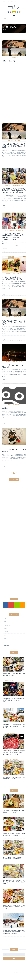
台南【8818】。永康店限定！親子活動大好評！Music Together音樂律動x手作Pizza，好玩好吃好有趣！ (14, 190)
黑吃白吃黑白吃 (7, 185)
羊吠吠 (14, 7)
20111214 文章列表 (8, 61)
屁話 (13, 404)
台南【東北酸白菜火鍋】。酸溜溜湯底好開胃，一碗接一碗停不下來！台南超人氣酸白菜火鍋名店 (14, 882)
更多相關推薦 (6, 645)
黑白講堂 (9, 404)
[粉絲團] (8, 12)
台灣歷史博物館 (7, 631)
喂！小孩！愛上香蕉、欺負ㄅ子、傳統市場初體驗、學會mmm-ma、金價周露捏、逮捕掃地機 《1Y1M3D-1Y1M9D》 (13, 236)
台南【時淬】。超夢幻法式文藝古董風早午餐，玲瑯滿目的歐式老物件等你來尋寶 (13, 857)
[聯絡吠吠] (13, 12)
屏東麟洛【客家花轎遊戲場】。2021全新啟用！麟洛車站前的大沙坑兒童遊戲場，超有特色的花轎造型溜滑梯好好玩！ (14, 932)
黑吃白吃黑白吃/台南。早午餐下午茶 (10, 759)
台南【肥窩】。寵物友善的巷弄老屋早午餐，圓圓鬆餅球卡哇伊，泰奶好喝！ (14, 811)
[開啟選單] (20, 12)
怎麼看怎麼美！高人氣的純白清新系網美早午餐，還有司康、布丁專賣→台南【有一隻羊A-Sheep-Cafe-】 (14, 726)
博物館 (5, 635)
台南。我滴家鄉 (17, 140)
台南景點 (5, 638)
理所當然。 (5, 408)
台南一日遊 (6, 642)
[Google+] (10, 12)
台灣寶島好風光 (10, 140)
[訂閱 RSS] (15, 12)
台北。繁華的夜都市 (14, 361)
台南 (5, 618)
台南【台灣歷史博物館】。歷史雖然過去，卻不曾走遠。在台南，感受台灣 (13, 146)
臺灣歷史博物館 (7, 625)
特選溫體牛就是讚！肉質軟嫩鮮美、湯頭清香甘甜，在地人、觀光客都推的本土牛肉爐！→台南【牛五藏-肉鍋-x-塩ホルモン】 (14, 752)
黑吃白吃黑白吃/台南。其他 (8, 680)
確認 (14, 958)
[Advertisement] (14, 78)
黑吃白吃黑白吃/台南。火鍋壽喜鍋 (10, 733)
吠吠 (17, 972)
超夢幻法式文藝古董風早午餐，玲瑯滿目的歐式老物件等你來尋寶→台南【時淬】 (14, 778)
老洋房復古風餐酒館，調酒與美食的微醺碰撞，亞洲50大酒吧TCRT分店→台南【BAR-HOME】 (13, 700)
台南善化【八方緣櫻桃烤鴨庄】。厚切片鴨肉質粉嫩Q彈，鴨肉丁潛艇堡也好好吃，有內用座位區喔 (14, 907)
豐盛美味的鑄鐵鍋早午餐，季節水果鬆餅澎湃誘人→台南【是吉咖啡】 (14, 674)
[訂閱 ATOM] (17, 12)
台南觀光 (5, 628)
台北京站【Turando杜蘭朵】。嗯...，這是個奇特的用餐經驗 (12, 278)
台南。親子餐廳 (13, 185)
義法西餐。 (14, 273)
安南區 (5, 621)
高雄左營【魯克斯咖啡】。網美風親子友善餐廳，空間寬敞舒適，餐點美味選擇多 (14, 834)
